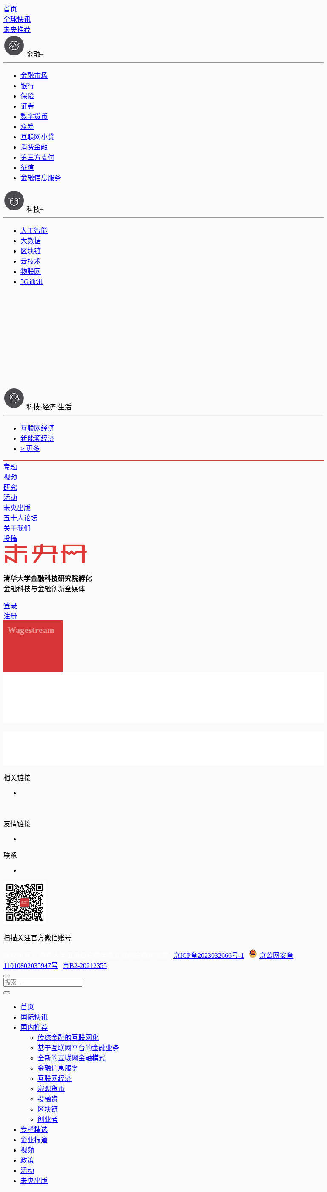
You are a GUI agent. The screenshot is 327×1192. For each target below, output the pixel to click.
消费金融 (34, 147)
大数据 (30, 240)
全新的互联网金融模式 (71, 1058)
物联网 (30, 271)
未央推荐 (17, 29)
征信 (27, 167)
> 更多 (30, 448)
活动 (10, 497)
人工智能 (34, 230)
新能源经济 (37, 438)
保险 (27, 96)
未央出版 (17, 507)
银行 (27, 85)
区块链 (30, 251)
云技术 (30, 261)
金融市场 (34, 75)
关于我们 (17, 528)
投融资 (47, 1099)
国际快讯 (34, 1017)
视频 (10, 477)
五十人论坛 (20, 518)
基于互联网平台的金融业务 (78, 1047)
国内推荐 (34, 1027)
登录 (10, 605)
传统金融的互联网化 (68, 1037)
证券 (27, 106)
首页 (10, 9)
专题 (10, 467)
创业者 (47, 1119)
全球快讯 (17, 19)
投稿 (10, 538)
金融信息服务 (40, 177)
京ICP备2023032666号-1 (208, 955)
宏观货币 (51, 1088)
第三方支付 (37, 157)
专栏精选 (34, 1129)
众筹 (27, 126)
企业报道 (34, 1139)
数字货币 (34, 116)
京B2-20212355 (85, 965)
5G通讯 (31, 281)
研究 (10, 487)
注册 (10, 616)
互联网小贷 (37, 137)
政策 (27, 1160)
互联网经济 (37, 428)
